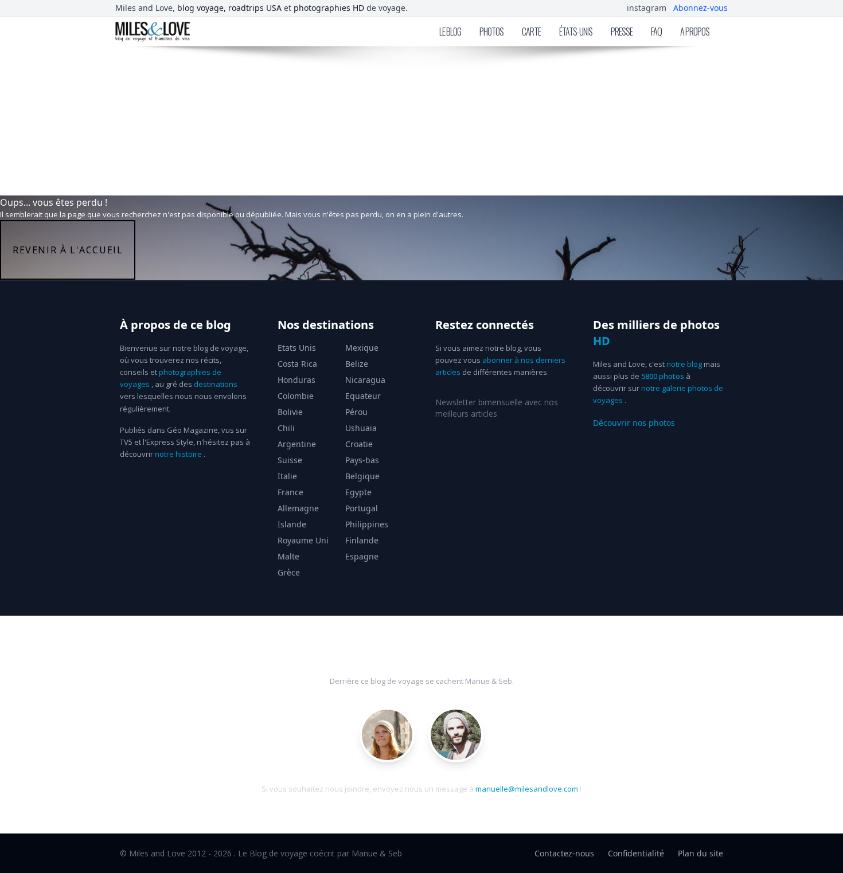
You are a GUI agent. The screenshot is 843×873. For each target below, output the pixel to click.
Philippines (366, 524)
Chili (286, 427)
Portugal (361, 508)
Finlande (361, 540)
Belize (356, 363)
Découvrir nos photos (634, 422)
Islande (292, 524)
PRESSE (622, 31)
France (290, 492)
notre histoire (178, 454)
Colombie (296, 395)
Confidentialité (636, 853)
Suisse (290, 460)
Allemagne (298, 508)
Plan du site (700, 853)
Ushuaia (361, 427)
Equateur (363, 395)
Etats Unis (297, 347)
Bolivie (290, 411)
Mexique (361, 347)
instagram (646, 7)
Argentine (297, 444)
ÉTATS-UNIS (575, 31)
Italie (287, 476)
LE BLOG (450, 31)
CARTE (531, 31)
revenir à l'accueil (68, 250)
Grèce (289, 572)
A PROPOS (694, 31)
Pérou (356, 411)
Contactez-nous (564, 853)
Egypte (358, 492)
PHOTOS (491, 31)
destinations (215, 384)
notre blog (684, 364)
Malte (288, 556)
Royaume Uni (303, 540)
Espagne (361, 556)
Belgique (362, 476)
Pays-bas (362, 460)
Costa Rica (297, 363)
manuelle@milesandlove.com (526, 789)
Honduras (296, 379)
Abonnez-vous (700, 7)
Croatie (359, 444)
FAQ (656, 31)
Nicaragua (365, 379)
